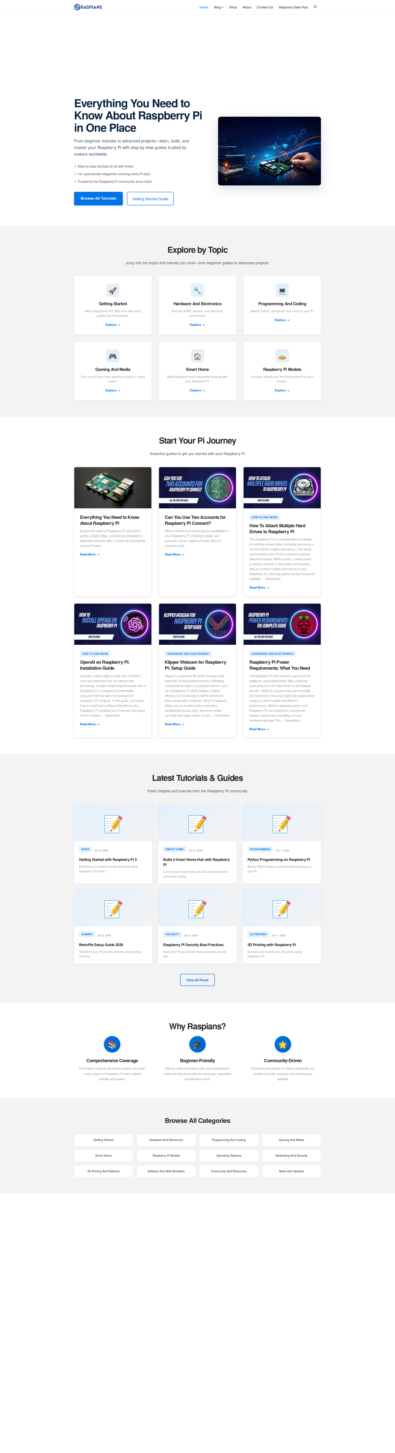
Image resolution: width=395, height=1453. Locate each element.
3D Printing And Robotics (103, 1171)
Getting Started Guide (150, 198)
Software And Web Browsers (166, 1171)
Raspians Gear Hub (293, 7)
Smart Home (103, 1155)
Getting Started (103, 1140)
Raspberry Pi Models (166, 1155)
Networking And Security (291, 1155)
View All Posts (197, 980)
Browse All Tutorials (98, 198)
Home (204, 7)
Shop (233, 7)
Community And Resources (229, 1171)
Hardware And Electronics (166, 1140)
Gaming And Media (291, 1140)
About (247, 7)
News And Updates (291, 1171)
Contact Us (265, 7)
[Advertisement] (197, 45)
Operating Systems (228, 1155)
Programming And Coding (229, 1140)
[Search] (315, 7)
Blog (217, 7)
